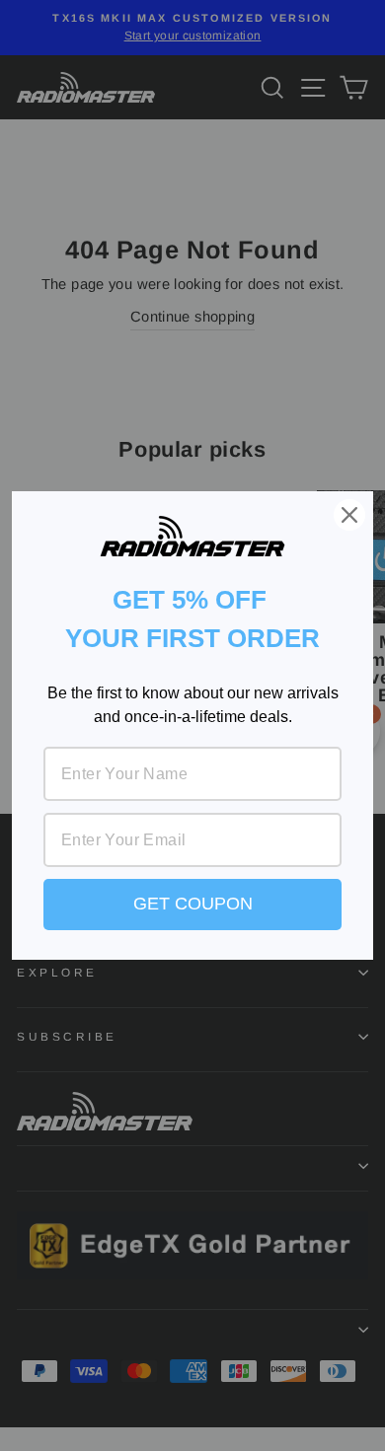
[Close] (349, 515)
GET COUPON (193, 903)
